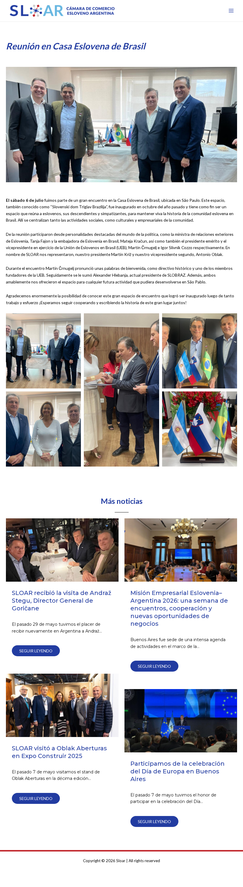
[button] (43, 350)
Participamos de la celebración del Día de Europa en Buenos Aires (177, 771)
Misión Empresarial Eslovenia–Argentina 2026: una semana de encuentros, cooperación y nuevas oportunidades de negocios (179, 608)
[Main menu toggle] (231, 11)
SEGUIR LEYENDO (35, 650)
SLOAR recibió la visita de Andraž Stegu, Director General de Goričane (61, 600)
